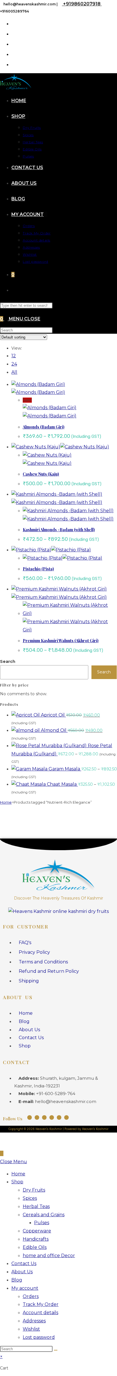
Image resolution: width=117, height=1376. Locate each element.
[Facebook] (37, 1117)
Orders (31, 1296)
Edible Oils (35, 1247)
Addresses (34, 1321)
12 (13, 355)
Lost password (39, 1337)
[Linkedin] (51, 1117)
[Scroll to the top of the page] (1, 1153)
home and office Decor (49, 1255)
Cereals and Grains (43, 1214)
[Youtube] (44, 1117)
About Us (22, 1271)
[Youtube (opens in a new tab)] (13, 64)
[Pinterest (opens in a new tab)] (13, 33)
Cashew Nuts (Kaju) (41, 474)
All (14, 372)
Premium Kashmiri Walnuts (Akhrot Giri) (61, 640)
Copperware (37, 1231)
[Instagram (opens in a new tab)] (13, 43)
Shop (17, 1181)
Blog (16, 1280)
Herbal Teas (36, 1206)
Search (7, 661)
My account (24, 1288)
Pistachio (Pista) (38, 569)
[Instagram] (29, 1117)
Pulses (41, 1222)
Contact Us (23, 1263)
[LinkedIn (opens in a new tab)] (13, 54)
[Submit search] (56, 1350)
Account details (40, 1312)
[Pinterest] (59, 1117)
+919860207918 (82, 4)
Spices (30, 1198)
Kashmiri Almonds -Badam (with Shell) (59, 529)
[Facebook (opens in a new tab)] (13, 23)
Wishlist (31, 1329)
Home (6, 802)
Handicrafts (36, 1239)
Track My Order (40, 1304)
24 (14, 364)
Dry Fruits (34, 1190)
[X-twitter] (66, 1117)
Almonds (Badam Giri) (43, 427)
